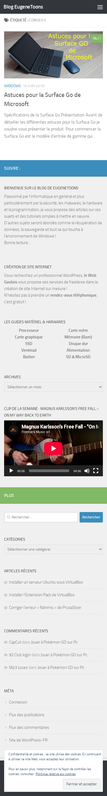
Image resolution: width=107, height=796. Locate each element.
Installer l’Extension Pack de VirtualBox (42, 594)
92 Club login (20, 654)
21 (99, 38)
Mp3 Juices (18, 667)
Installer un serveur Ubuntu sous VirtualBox (46, 582)
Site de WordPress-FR (28, 740)
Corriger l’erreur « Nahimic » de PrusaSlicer (45, 607)
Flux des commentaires (29, 727)
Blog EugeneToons (23, 7)
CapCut (15, 642)
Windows (12, 86)
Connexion (18, 702)
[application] (53, 448)
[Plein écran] (95, 471)
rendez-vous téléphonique (73, 295)
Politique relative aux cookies (56, 774)
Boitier (29, 356)
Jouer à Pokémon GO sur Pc (54, 642)
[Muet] (87, 471)
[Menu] (100, 7)
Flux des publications (26, 714)
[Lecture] (11, 471)
